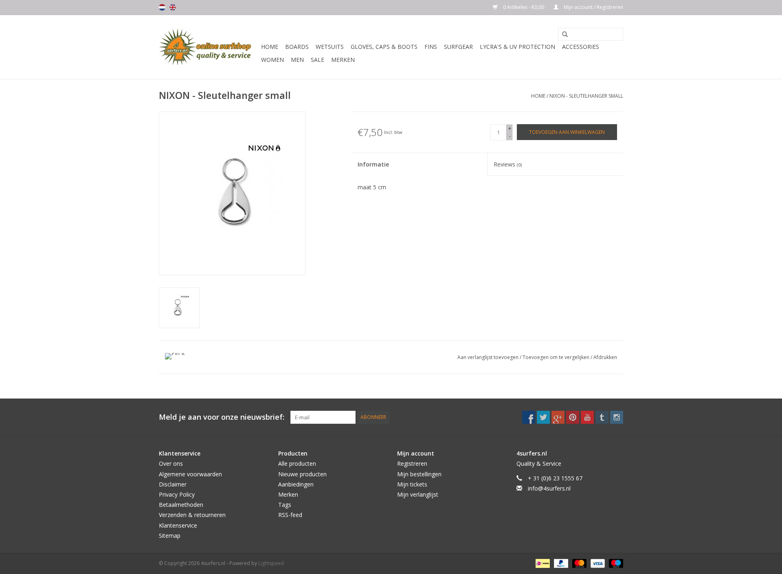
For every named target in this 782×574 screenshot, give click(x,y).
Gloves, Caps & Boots (384, 46)
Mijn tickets (412, 484)
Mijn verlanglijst (417, 494)
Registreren (412, 463)
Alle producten (297, 463)
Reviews (508, 164)
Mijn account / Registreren (592, 7)
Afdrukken (605, 357)
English (172, 7)
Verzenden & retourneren (192, 515)
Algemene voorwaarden (190, 474)
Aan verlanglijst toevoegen (488, 357)
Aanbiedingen (296, 484)
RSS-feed (290, 515)
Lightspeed (271, 563)
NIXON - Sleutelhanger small (586, 95)
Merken (343, 60)
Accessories (580, 46)
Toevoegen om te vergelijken (557, 357)
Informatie (373, 164)
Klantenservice (178, 525)
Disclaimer (173, 484)
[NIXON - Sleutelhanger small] (179, 307)
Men (297, 60)
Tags (284, 504)
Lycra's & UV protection (517, 46)
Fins (430, 46)
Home (269, 46)
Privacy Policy (177, 494)
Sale (317, 60)
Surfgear (458, 46)
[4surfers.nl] (209, 47)
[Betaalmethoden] (542, 562)
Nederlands (162, 7)
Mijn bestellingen (419, 474)
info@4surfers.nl (549, 488)
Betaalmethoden (181, 504)
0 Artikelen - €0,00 (523, 7)
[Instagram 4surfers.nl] (616, 417)
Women (272, 60)
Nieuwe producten (302, 474)
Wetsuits (330, 46)
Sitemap (169, 535)
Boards (297, 46)
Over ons (171, 463)
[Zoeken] (562, 35)
